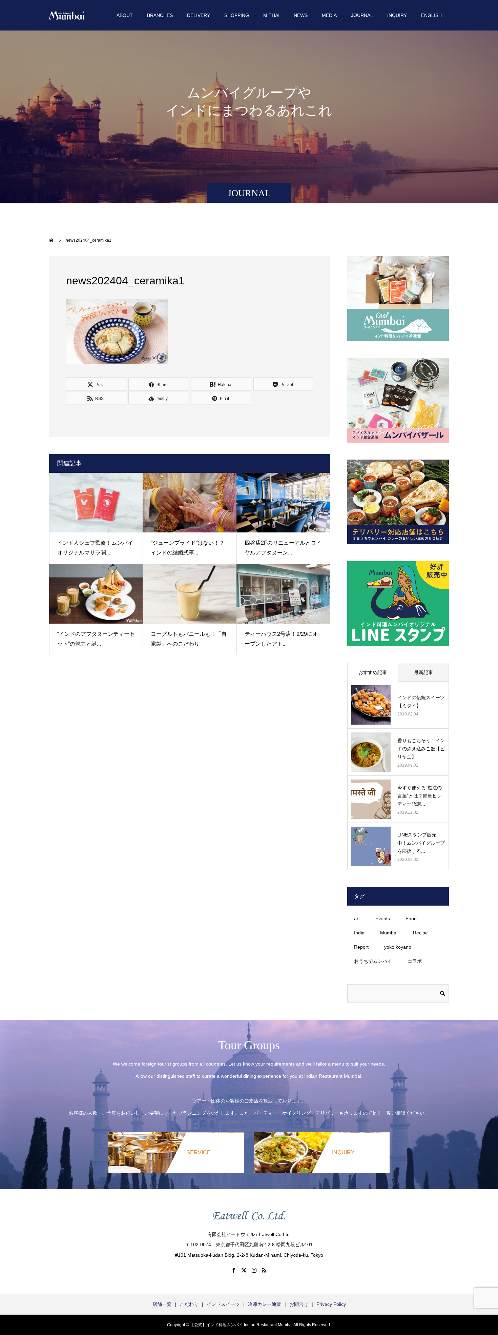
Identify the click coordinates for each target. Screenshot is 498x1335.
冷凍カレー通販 (264, 1304)
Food (411, 918)
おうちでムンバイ (373, 961)
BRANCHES (160, 15)
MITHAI (271, 15)
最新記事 (423, 672)
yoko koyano (397, 947)
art (357, 918)
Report (361, 947)
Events (382, 918)
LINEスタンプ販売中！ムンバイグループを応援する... (421, 843)
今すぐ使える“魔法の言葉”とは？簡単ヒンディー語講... (419, 796)
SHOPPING (236, 15)
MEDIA (329, 15)
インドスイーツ (223, 1304)
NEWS (301, 15)
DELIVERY (198, 15)
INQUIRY (397, 15)
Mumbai (388, 932)
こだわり (189, 1304)
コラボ (415, 961)
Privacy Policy (331, 1304)
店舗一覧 (161, 1304)
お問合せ (298, 1304)
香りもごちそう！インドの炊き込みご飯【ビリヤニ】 (421, 749)
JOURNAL (362, 15)
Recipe (420, 932)
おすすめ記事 (372, 672)
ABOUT (125, 15)
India (359, 932)
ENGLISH (431, 15)
